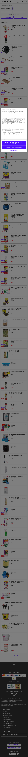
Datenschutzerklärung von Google (7, 122)
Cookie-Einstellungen (14, 150)
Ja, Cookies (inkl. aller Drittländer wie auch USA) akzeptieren (14, 143)
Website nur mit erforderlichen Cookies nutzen (14, 147)
